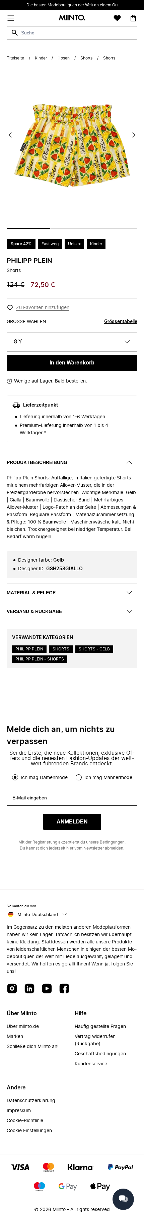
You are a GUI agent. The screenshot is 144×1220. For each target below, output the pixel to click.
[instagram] (12, 989)
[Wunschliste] (117, 18)
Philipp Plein (29, 261)
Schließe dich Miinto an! (33, 1046)
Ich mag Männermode (108, 777)
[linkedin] (29, 989)
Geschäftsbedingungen (100, 1054)
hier (69, 848)
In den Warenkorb (72, 362)
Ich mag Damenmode (44, 777)
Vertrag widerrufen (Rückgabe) (95, 1040)
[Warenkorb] (133, 18)
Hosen (64, 58)
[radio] (15, 777)
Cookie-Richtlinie (25, 1120)
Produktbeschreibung (37, 462)
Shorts (86, 58)
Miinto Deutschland (37, 914)
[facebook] (64, 989)
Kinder (41, 58)
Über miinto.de (23, 1026)
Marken (15, 1036)
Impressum (19, 1110)
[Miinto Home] (72, 18)
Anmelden (72, 821)
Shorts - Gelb (94, 649)
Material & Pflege (31, 592)
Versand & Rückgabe (34, 611)
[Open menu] (11, 18)
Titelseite (15, 58)
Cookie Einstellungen (29, 1130)
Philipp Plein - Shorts (39, 659)
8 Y (18, 341)
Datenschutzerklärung (31, 1100)
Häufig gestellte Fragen (100, 1026)
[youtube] (47, 989)
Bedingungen (112, 842)
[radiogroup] (72, 777)
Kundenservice (91, 1064)
